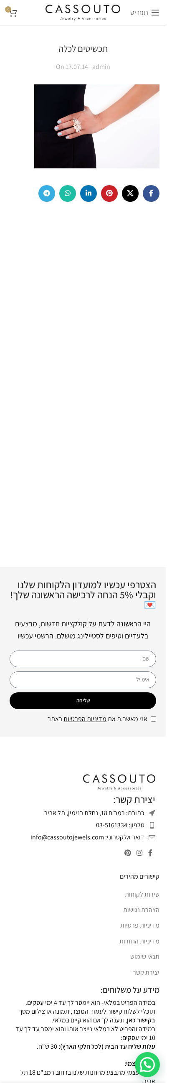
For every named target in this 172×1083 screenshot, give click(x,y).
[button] (147, 1064)
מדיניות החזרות (139, 941)
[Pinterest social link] (109, 193)
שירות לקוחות (142, 894)
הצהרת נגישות (141, 909)
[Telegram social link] (46, 193)
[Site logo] (83, 12)
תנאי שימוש (144, 956)
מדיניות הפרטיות (84, 718)
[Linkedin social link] (88, 193)
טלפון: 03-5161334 (120, 825)
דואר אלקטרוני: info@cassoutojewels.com (87, 837)
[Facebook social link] (151, 193)
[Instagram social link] (139, 853)
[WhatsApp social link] (67, 193)
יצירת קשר (146, 972)
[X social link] (130, 193)
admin (101, 66)
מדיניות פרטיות (139, 925)
